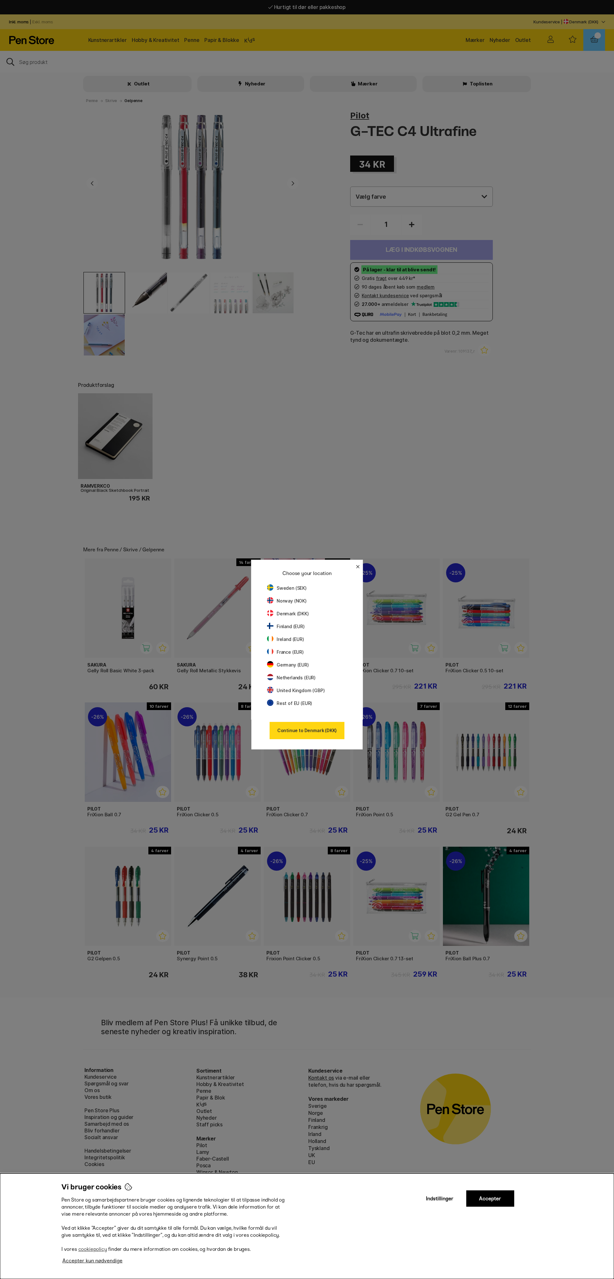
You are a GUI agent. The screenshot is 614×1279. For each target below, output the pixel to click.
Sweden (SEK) (292, 588)
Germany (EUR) (293, 664)
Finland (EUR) (291, 626)
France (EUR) (290, 652)
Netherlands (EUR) (296, 677)
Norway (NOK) (292, 601)
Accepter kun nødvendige (92, 1261)
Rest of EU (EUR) (294, 703)
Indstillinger (439, 1198)
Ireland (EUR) (290, 639)
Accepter (490, 1198)
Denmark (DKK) (293, 613)
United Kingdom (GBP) (301, 690)
